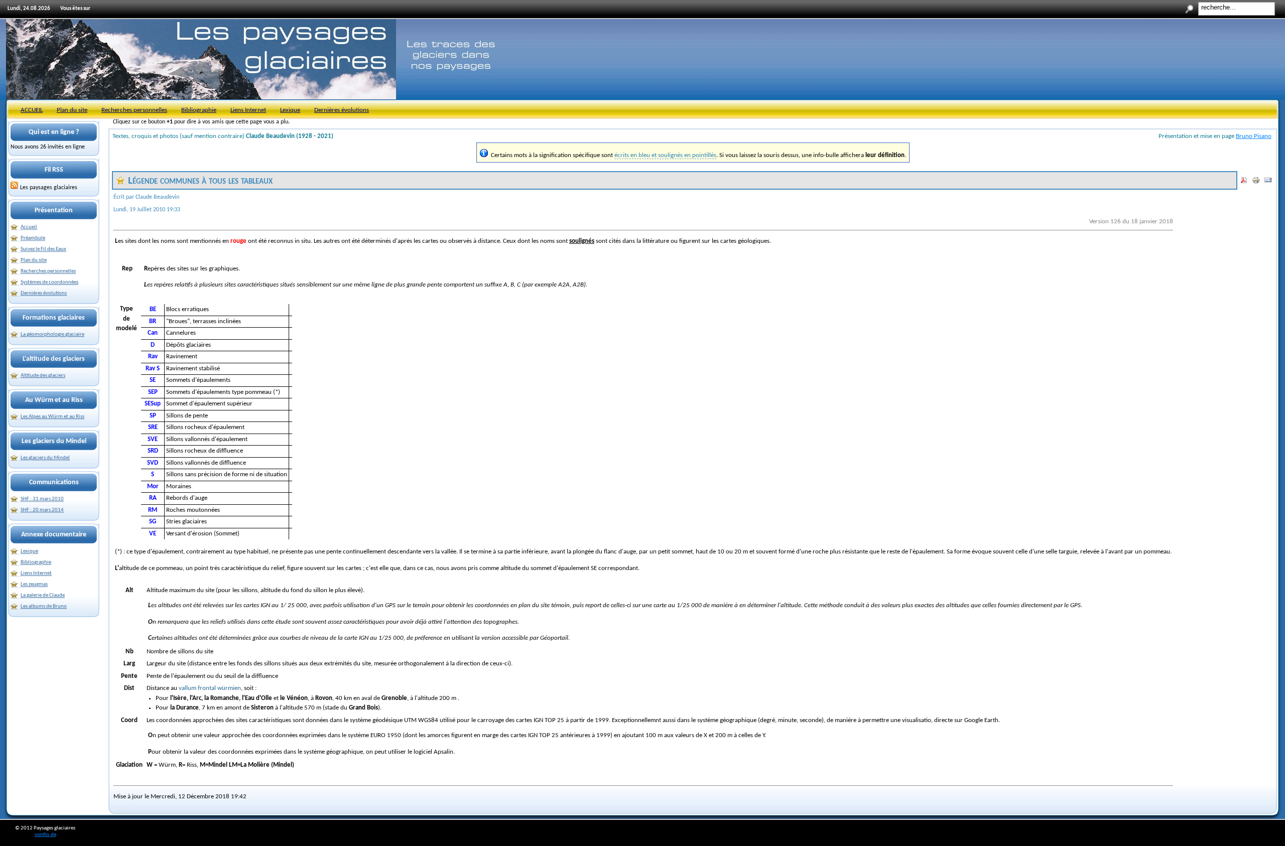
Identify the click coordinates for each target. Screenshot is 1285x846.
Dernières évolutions (341, 110)
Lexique (290, 110)
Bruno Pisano (1253, 136)
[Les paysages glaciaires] (15, 188)
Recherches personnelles (134, 110)
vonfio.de (45, 834)
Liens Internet (248, 110)
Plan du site (72, 110)
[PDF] (1244, 182)
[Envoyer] (1268, 182)
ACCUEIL (32, 110)
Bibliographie (198, 110)
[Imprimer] (1256, 182)
